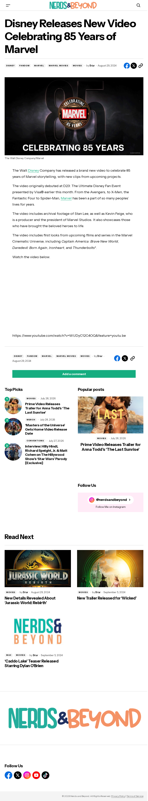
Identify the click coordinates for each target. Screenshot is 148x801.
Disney (33, 170)
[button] (8, 5)
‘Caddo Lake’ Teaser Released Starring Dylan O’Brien (31, 663)
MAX (8, 655)
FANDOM (24, 65)
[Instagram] (27, 775)
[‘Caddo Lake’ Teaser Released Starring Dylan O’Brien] (38, 631)
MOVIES (77, 65)
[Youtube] (36, 775)
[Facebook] (8, 775)
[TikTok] (45, 775)
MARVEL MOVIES (58, 65)
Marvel (66, 198)
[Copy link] (140, 66)
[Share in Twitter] (133, 66)
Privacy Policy (118, 796)
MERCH (31, 419)
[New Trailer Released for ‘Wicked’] (110, 568)
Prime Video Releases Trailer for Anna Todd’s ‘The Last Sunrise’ (47, 408)
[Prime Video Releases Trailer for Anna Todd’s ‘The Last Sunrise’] (13, 405)
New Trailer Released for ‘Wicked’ (106, 598)
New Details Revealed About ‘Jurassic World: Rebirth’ (30, 600)
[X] (18, 775)
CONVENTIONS (35, 440)
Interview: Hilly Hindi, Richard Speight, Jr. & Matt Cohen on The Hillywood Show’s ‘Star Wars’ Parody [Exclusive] (46, 454)
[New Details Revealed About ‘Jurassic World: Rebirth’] (38, 568)
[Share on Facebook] (126, 66)
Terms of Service (135, 796)
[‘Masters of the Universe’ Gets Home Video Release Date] (13, 426)
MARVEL (39, 65)
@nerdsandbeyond (111, 500)
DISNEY (10, 65)
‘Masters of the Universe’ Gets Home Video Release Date (46, 429)
